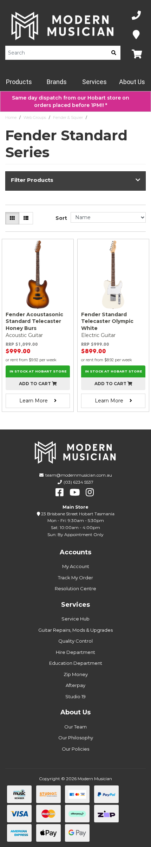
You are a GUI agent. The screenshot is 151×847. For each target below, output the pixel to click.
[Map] (136, 35)
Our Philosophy (75, 737)
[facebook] (59, 492)
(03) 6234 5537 (78, 482)
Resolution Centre (75, 588)
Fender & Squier (68, 117)
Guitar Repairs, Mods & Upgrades (75, 630)
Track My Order (75, 577)
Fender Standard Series (111, 117)
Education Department (75, 663)
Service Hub (75, 619)
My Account (75, 566)
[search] (113, 53)
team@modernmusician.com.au (78, 475)
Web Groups (35, 117)
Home (11, 117)
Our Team (75, 727)
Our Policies (75, 749)
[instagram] (90, 492)
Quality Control (75, 641)
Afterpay (75, 685)
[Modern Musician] (62, 26)
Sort (61, 218)
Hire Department (75, 652)
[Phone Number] (136, 15)
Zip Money (76, 674)
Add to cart (35, 383)
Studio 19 (75, 696)
